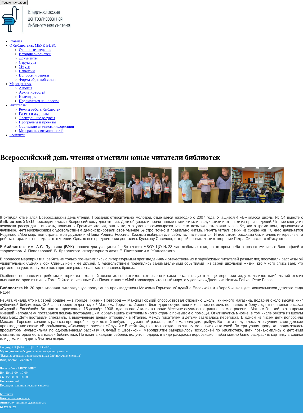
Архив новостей (32, 92)
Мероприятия (20, 84)
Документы (28, 58)
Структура (27, 62)
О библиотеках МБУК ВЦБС (32, 45)
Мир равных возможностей (41, 131)
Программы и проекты (37, 122)
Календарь (27, 97)
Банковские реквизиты (15, 398)
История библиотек (35, 54)
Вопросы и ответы (34, 75)
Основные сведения (35, 50)
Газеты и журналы (34, 114)
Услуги (24, 67)
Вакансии (27, 71)
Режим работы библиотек (39, 109)
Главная (15, 41)
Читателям (18, 105)
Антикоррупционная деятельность (23, 402)
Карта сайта (8, 406)
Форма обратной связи (37, 79)
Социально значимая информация (46, 126)
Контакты (17, 135)
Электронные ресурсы (37, 118)
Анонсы (25, 88)
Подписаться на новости (39, 101)
